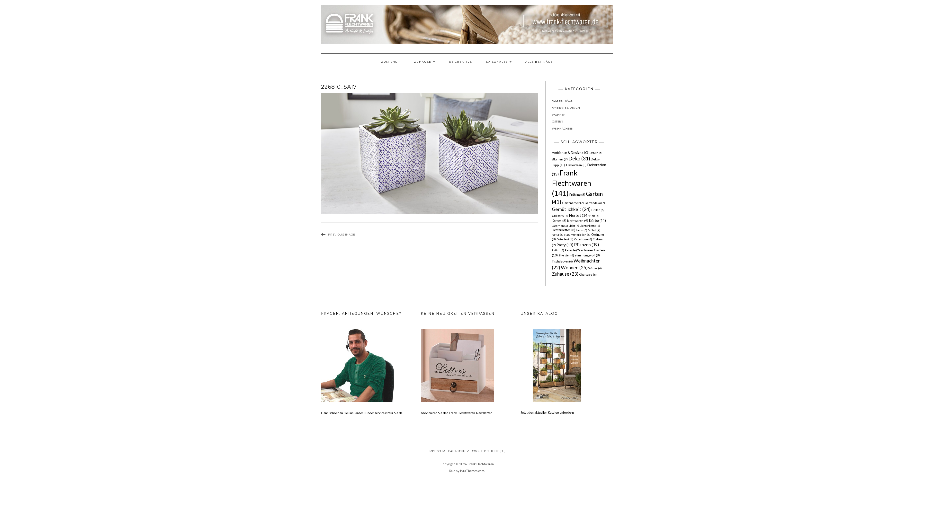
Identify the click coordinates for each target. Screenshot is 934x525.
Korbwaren (577, 221)
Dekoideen (576, 165)
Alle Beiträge (539, 61)
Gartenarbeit (573, 203)
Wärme (595, 268)
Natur (558, 234)
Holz (594, 215)
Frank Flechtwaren (571, 182)
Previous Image (341, 234)
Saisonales (497, 61)
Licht (574, 226)
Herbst (579, 215)
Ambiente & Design (566, 107)
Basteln (595, 152)
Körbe (597, 220)
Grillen (597, 209)
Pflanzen (586, 244)
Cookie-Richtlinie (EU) (488, 451)
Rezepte (572, 250)
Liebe (581, 230)
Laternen (560, 225)
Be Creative (460, 61)
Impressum (437, 451)
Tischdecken (562, 261)
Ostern (557, 121)
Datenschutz (458, 451)
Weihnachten (562, 128)
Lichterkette (590, 225)
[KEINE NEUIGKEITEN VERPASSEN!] (457, 365)
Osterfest (565, 239)
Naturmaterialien (577, 234)
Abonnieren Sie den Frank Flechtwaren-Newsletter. (456, 413)
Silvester (566, 255)
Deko (579, 158)
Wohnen (559, 114)
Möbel (594, 230)
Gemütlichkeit (571, 209)
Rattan (558, 250)
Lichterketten (563, 230)
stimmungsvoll (587, 255)
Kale (452, 471)
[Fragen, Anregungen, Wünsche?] (357, 365)
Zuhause (423, 61)
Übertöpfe (588, 274)
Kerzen (559, 221)
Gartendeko (594, 203)
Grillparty (560, 215)
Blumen (560, 159)
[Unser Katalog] (557, 365)
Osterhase (583, 239)
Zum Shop (390, 61)
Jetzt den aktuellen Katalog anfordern (547, 412)
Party (565, 245)
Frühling (577, 195)
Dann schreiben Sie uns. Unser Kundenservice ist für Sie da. (362, 413)
